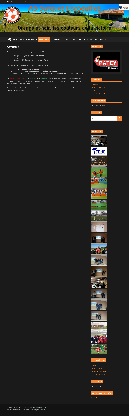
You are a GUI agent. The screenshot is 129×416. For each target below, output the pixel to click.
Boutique (81, 39)
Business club (31, 39)
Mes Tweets (95, 397)
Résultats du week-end (21, 2)
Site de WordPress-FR (98, 94)
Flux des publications (98, 88)
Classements (57, 39)
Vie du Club (91, 39)
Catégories (43, 39)
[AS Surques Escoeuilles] (64, 5)
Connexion (94, 85)
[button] (102, 67)
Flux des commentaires (98, 91)
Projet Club (17, 39)
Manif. (102, 39)
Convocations (69, 39)
